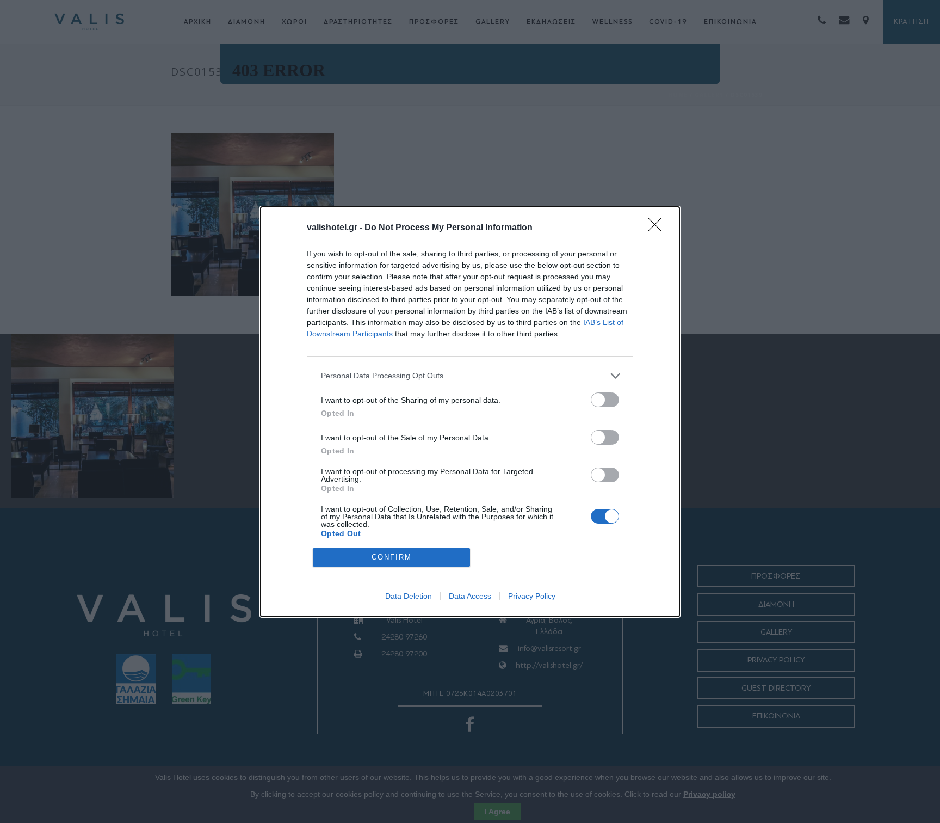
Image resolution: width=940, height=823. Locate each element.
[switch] (605, 399)
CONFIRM (392, 557)
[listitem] (470, 376)
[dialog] (470, 412)
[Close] (658, 228)
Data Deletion (408, 596)
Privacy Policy (531, 596)
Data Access (470, 596)
